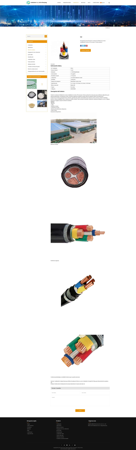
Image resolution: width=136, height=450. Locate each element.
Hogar (59, 2)
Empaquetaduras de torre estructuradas (36, 71)
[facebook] (62, 445)
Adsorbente (30, 47)
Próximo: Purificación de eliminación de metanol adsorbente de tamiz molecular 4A (68, 384)
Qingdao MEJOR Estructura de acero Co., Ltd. (97, 424)
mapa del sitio (30, 433)
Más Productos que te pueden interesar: (72, 377)
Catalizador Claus (31, 59)
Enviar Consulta (85, 50)
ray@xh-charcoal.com (72, 448)
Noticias (83, 2)
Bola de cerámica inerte (33, 69)
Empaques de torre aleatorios (34, 52)
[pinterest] (67, 445)
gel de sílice (30, 54)
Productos (76, 2)
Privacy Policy (80, 447)
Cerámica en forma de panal (33, 66)
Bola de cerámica (37, 27)
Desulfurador (30, 57)
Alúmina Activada (31, 64)
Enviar (80, 410)
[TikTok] (72, 445)
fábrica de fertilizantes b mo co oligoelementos (97, 425)
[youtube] (75, 445)
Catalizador (30, 45)
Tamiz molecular (31, 61)
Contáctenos (96, 2)
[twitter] (64, 445)
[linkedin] (70, 445)
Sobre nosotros (67, 2)
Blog (89, 2)
